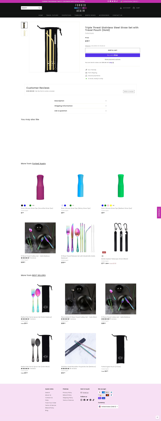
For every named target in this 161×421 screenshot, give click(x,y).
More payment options (112, 59)
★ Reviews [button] (159, 212)
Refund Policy (49, 408)
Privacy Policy (67, 392)
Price (87, 38)
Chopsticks (66, 15)
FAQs (47, 400)
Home (41, 15)
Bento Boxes (90, 15)
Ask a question (61, 111)
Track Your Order (50, 403)
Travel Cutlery (52, 15)
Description (59, 101)
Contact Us (117, 15)
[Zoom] (54, 47)
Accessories (104, 15)
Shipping (87, 46)
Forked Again (89, 33)
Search (47, 392)
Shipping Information (64, 106)
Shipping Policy (68, 398)
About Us (48, 395)
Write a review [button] (129, 91)
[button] (25, 258)
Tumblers (78, 15)
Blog (46, 410)
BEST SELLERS (39, 275)
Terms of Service (50, 405)
